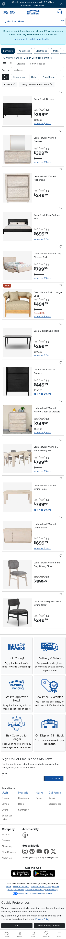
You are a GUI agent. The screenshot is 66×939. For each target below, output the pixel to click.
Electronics (41, 50)
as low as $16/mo (42, 278)
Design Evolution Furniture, (38, 57)
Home (8, 886)
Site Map (49, 893)
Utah (5, 792)
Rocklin (52, 798)
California (55, 792)
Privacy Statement (16, 889)
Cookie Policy (51, 889)
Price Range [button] (48, 77)
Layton (5, 803)
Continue (54, 778)
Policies (55, 886)
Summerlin (23, 809)
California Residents (35, 889)
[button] (13, 4)
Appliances (24, 50)
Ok (16, 925)
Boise (39, 798)
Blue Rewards (9, 852)
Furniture (8, 50)
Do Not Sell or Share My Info (31, 893)
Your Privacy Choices (49, 925)
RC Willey (7, 57)
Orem (5, 809)
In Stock (18, 57)
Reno (21, 803)
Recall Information (21, 886)
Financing (7, 846)
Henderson (24, 798)
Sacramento (55, 803)
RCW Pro (6, 834)
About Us (7, 858)
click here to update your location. (33, 39)
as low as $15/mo (42, 123)
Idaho (39, 792)
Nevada (23, 792)
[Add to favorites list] (61, 92)
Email (4, 773)
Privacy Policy (42, 919)
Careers (6, 840)
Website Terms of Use (41, 886)
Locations (8, 788)
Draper (5, 798)
